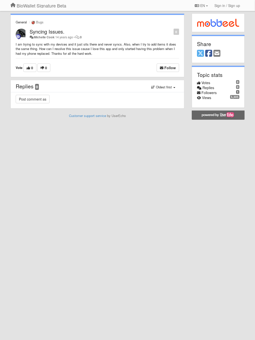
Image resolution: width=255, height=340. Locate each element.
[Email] (216, 53)
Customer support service (87, 115)
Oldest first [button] (164, 87)
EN (202, 5)
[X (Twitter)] (200, 53)
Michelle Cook (44, 37)
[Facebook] (208, 53)
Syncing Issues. (47, 31)
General (21, 22)
